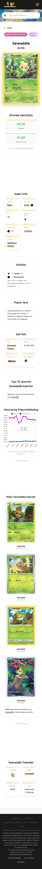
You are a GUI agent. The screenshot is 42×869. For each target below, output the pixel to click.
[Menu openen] (37, 5)
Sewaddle (15, 397)
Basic (9, 205)
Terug (8, 28)
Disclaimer (27, 818)
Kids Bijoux (21, 862)
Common (28, 231)
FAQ (25, 822)
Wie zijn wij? (34, 822)
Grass (27, 205)
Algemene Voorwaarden (12, 822)
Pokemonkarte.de (14, 858)
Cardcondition (29, 858)
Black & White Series (16, 34)
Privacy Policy (16, 818)
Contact (21, 827)
